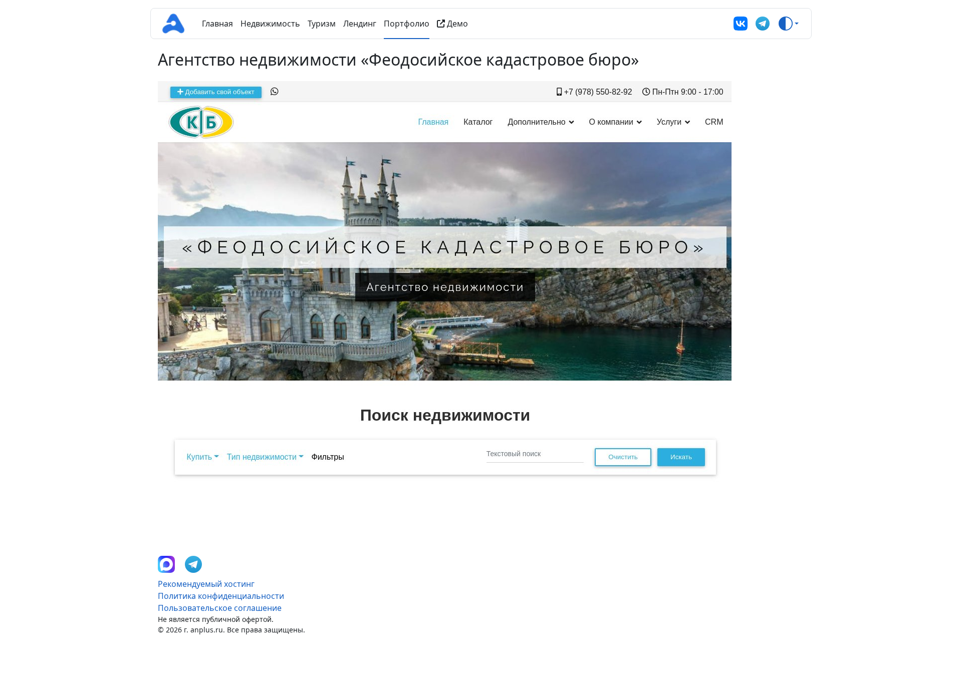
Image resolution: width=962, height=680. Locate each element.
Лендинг (359, 23)
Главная (217, 23)
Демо (456, 23)
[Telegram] (763, 23)
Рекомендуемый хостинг (206, 583)
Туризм (322, 23)
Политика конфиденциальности (221, 595)
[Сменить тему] (789, 24)
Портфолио (406, 23)
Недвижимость (270, 23)
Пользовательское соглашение (220, 607)
